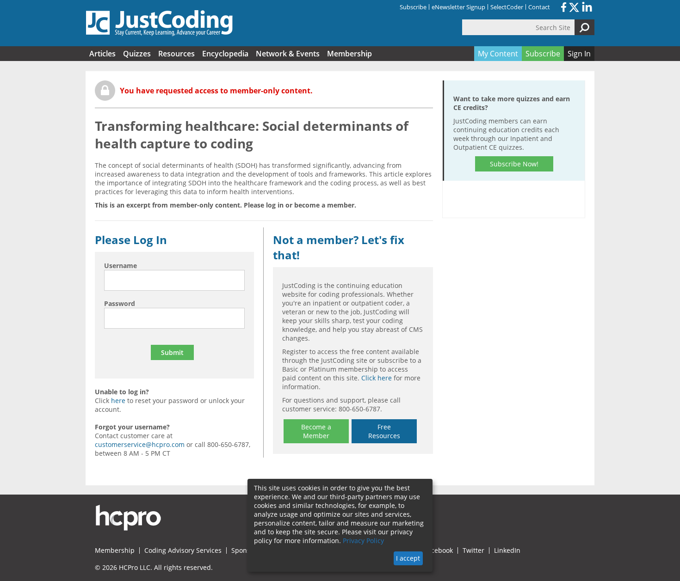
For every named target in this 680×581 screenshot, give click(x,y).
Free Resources (384, 431)
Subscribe (413, 7)
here (118, 400)
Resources (176, 54)
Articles (102, 54)
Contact (539, 7)
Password (119, 303)
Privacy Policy (363, 540)
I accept (408, 558)
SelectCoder (506, 7)
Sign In (579, 54)
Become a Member (316, 431)
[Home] (160, 23)
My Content (498, 54)
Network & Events (288, 54)
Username (120, 265)
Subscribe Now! (514, 163)
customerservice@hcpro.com (140, 444)
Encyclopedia (225, 54)
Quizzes (137, 54)
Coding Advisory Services (183, 550)
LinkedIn (507, 550)
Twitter (473, 550)
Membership (349, 54)
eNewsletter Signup (458, 7)
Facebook (438, 550)
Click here (376, 377)
